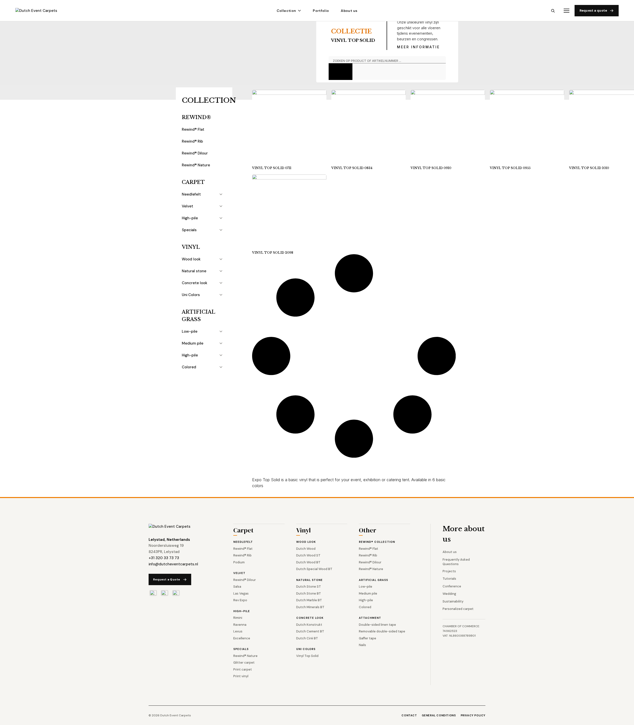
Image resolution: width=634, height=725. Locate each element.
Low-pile (189, 331)
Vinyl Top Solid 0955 (510, 168)
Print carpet (242, 669)
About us (349, 10)
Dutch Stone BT (308, 593)
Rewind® (196, 117)
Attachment (370, 618)
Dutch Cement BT (310, 631)
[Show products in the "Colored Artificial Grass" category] (220, 367)
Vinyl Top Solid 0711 (271, 168)
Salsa (237, 586)
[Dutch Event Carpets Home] (169, 526)
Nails (362, 645)
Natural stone (194, 271)
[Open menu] (566, 10)
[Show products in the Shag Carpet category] (220, 218)
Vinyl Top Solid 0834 (351, 168)
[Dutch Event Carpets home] (40, 11)
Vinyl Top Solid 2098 (272, 252)
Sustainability (453, 601)
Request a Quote (166, 579)
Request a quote (593, 10)
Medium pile (192, 343)
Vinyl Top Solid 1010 (589, 168)
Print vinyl (240, 676)
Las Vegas (241, 593)
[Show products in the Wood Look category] (220, 259)
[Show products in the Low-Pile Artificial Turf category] (220, 331)
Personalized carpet (458, 609)
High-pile (190, 218)
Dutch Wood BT (308, 562)
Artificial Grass (198, 315)
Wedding (449, 594)
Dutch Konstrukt (309, 625)
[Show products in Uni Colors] (220, 294)
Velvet (187, 206)
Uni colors (306, 649)
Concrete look (194, 282)
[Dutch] (153, 592)
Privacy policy (473, 715)
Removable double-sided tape (382, 631)
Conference (452, 586)
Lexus (237, 631)
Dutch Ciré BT (307, 638)
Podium (239, 562)
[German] (176, 592)
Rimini (237, 618)
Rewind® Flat (193, 129)
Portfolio (321, 10)
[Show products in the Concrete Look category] (220, 282)
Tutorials (449, 578)
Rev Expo (240, 600)
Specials (189, 229)
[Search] (552, 10)
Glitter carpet (244, 662)
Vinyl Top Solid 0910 (431, 168)
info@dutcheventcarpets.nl (173, 564)
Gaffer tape (367, 638)
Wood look (191, 259)
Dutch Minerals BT (310, 607)
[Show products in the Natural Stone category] (220, 271)
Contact (409, 715)
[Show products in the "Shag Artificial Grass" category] (220, 355)
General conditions (439, 715)
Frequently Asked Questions (456, 561)
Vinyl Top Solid (307, 656)
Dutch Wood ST (308, 555)
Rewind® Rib (192, 141)
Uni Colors (191, 294)
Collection (286, 10)
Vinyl (191, 247)
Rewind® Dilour (195, 153)
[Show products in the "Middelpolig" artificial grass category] (220, 343)
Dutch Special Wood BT (314, 569)
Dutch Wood (306, 549)
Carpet (193, 182)
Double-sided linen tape (377, 625)
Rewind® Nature (196, 165)
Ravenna (239, 625)
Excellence (241, 638)
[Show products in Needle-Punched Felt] (220, 194)
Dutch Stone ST (308, 586)
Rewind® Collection (377, 542)
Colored (189, 367)
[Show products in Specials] (220, 230)
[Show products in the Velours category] (220, 206)
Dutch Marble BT (309, 600)
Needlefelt (191, 194)
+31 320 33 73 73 (164, 557)
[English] (164, 592)
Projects (449, 571)
